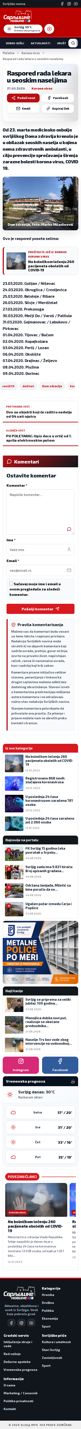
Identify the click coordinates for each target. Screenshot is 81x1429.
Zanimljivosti (52, 1358)
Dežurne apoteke (17, 1362)
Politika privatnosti (18, 1401)
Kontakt (10, 1409)
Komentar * (17, 485)
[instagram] (21, 1323)
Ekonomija (50, 1318)
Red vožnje (12, 1354)
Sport (46, 1326)
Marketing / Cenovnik (21, 1393)
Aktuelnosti (40, 43)
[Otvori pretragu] (73, 43)
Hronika (48, 1295)
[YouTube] (75, 3)
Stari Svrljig (51, 1350)
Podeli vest (26, 98)
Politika (48, 1310)
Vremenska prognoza (20, 1369)
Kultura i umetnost (56, 1342)
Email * (13, 560)
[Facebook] (62, 3)
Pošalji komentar (37, 609)
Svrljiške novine (14, 4)
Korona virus (31, 53)
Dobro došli (15, 43)
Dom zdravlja (52, 386)
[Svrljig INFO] (18, 16)
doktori (28, 386)
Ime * (11, 540)
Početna (8, 53)
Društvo (63, 43)
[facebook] (11, 1323)
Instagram (21, 1070)
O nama (9, 1385)
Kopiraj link (60, 108)
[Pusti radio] (49, 29)
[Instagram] (69, 3)
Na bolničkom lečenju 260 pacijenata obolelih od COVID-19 (35, 1226)
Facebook (60, 98)
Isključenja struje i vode (18, 1344)
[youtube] (31, 1323)
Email (26, 108)
